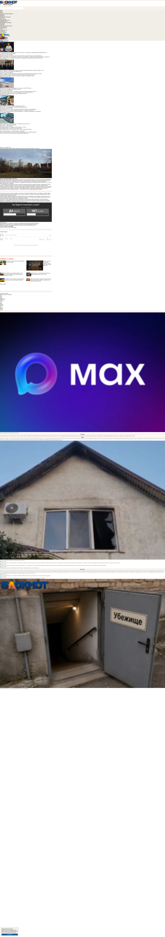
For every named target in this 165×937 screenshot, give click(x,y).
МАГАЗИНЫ (6, 40)
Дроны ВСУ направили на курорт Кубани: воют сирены (50, 565)
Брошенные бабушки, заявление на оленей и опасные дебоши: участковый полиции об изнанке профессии (21, 55)
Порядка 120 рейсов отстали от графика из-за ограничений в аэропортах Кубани (122, 435)
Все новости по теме (4, 54)
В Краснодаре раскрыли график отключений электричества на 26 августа (39, 570)
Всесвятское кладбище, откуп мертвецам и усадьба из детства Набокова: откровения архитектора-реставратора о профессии (25, 56)
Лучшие (6, 238)
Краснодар (14, 227)
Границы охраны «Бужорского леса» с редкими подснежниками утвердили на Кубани (47, 438)
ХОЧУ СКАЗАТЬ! (3, 32)
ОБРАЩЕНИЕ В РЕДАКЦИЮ (5, 22)
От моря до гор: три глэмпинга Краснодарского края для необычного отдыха (14, 570)
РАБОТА (7, 34)
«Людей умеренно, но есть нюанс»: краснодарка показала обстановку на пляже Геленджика (18, 109)
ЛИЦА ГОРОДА (3, 19)
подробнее (10, 294)
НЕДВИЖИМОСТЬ (3, 21)
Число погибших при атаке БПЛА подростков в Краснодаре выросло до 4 (13, 560)
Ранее (11, 238)
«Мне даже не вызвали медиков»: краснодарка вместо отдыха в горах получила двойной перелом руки (69, 570)
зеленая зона (9, 227)
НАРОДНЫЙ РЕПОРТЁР (5, 20)
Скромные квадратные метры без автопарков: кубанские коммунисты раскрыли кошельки (17, 74)
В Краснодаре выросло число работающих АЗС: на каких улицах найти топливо (15, 129)
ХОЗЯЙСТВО (2, 31)
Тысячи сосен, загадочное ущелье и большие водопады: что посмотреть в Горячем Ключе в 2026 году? (20, 111)
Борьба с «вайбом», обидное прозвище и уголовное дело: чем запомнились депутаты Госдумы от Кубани (21, 73)
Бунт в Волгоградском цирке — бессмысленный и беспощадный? (12, 575)
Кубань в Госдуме (3, 59)
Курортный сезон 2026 (4, 94)
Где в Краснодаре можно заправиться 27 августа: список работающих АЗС (74, 435)
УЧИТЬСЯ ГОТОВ (6, 35)
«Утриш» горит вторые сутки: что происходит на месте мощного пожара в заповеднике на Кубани (62, 562)
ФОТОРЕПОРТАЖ (3, 30)
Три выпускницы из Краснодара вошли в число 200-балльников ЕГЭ (13, 93)
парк (1, 227)
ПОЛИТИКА (2, 24)
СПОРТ (1, 29)
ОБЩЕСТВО (2, 23)
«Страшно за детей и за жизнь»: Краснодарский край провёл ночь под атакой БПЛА (15, 688)
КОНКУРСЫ (2, 16)
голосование (4, 227)
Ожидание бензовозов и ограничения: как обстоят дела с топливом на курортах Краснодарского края (18, 435)
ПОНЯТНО (9, 934)
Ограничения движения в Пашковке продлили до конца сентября (97, 570)
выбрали (47, 201)
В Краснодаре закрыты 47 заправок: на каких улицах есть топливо (13, 127)
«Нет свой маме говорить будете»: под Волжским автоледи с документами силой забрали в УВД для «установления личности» (22, 578)
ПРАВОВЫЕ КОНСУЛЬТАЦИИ (6, 25)
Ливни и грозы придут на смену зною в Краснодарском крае (89, 562)
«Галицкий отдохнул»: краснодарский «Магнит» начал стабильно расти (14, 225)
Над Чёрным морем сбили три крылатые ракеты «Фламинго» (110, 562)
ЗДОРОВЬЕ (2, 14)
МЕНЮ (1, 10)
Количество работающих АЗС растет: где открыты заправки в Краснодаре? (38, 575)
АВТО (1, 11)
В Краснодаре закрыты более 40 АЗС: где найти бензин (11, 128)
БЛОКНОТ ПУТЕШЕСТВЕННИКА (6, 13)
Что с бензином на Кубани (5, 112)
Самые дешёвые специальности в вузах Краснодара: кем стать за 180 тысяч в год (16, 92)
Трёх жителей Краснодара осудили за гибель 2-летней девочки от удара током (134, 438)
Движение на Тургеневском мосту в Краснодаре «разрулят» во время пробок (15, 224)
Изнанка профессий (4, 41)
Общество (2, 147)
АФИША (1, 12)
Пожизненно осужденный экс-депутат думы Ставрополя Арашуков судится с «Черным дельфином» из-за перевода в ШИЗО (21, 565)
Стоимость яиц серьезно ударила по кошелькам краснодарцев (96, 565)
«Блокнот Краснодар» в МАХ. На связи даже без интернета (9, 432)
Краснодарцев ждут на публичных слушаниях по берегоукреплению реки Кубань (16, 223)
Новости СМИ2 (3, 284)
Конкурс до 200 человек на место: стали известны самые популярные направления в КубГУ (18, 91)
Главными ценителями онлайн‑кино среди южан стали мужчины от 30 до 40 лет (48, 435)
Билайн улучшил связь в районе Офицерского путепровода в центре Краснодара (122, 570)
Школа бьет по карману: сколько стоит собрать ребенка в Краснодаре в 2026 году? (76, 438)
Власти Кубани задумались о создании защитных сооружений (98, 435)
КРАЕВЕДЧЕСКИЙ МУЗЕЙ (5, 17)
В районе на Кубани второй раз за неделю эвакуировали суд (146, 570)
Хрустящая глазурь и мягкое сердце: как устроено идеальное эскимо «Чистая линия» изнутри (20, 573)
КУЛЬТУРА (2, 18)
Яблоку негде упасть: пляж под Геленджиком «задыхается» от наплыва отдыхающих (17, 110)
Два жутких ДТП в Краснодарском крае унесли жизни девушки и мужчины (72, 565)
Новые (1, 238)
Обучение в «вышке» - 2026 (5, 76)
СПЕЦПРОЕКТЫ (3, 28)
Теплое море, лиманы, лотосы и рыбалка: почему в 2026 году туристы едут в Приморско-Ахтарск (17, 438)
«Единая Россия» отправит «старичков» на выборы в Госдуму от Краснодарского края (17, 75)
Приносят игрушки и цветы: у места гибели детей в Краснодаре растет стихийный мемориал (105, 438)
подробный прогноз (3, 294)
